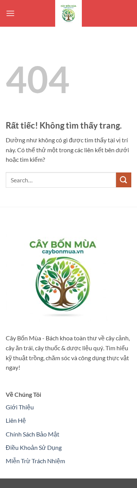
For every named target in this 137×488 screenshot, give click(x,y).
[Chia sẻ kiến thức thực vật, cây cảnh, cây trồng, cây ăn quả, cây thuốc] (68, 13)
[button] (10, 13)
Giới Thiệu (20, 407)
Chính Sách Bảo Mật (32, 434)
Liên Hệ (16, 420)
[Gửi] (123, 179)
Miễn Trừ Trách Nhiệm (35, 460)
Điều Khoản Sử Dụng (34, 447)
